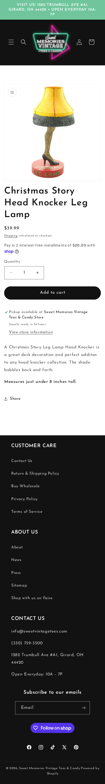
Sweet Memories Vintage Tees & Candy (49, 768)
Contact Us (21, 461)
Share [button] (15, 399)
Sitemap (19, 585)
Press (16, 573)
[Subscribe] (83, 707)
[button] (11, 42)
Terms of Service (27, 512)
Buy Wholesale (25, 486)
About (17, 547)
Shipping (11, 235)
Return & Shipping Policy (35, 474)
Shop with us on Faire (32, 598)
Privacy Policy (24, 499)
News (16, 560)
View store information (31, 332)
